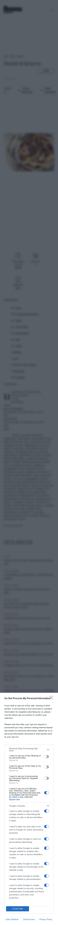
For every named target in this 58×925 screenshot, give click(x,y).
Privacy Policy (45, 919)
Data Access (29, 919)
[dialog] (29, 809)
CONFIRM (17, 909)
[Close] (52, 698)
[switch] (46, 756)
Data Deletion (12, 919)
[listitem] (29, 749)
